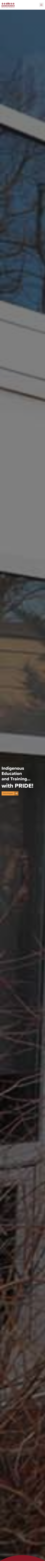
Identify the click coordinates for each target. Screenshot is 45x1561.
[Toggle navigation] (41, 5)
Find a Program (8, 793)
